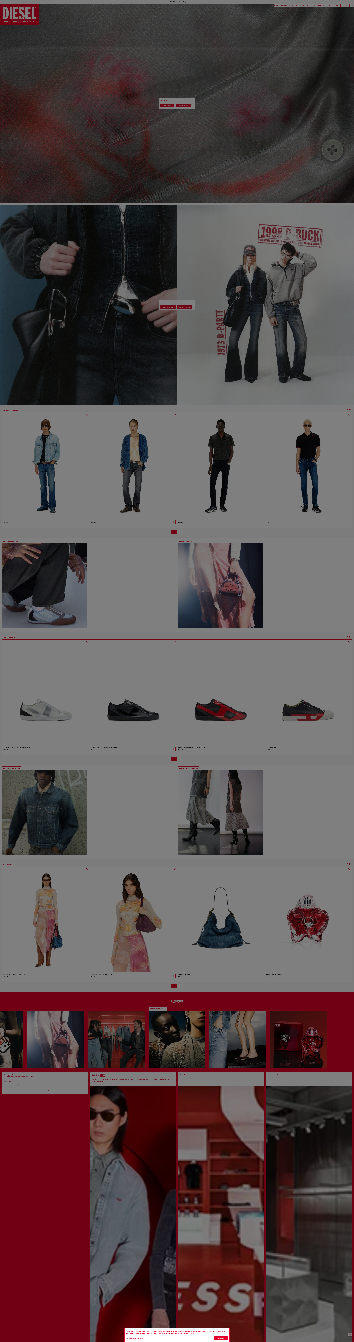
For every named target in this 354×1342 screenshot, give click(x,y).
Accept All (221, 1338)
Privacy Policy (179, 1333)
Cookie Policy (189, 1333)
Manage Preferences (161, 1333)
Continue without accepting (134, 1338)
